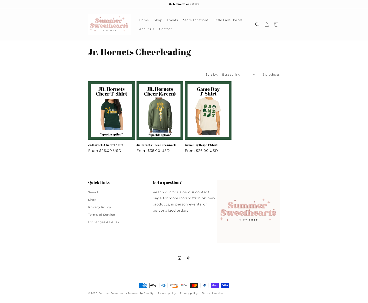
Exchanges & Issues (103, 222)
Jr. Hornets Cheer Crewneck (156, 145)
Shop (92, 200)
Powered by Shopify (141, 293)
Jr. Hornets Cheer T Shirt (105, 145)
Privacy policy (189, 293)
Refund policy (167, 293)
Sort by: (212, 74)
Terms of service (212, 293)
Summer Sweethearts (113, 293)
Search (93, 192)
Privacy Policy (99, 207)
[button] (257, 24)
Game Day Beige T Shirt (201, 145)
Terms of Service (101, 215)
